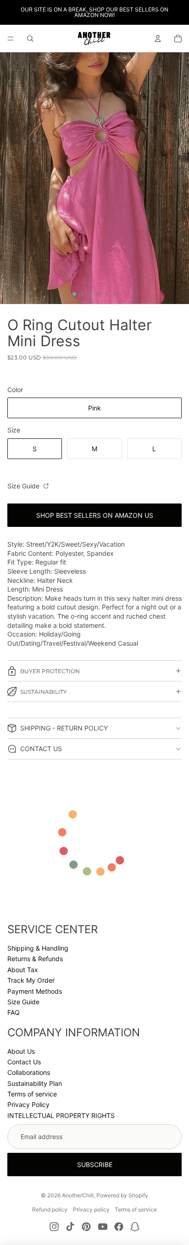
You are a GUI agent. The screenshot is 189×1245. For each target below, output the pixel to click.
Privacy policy (91, 1209)
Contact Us (24, 1062)
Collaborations (28, 1072)
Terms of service (32, 1094)
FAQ (13, 1012)
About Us (21, 1051)
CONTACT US (41, 749)
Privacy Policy (28, 1104)
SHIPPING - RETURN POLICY (64, 728)
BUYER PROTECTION (50, 671)
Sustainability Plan (34, 1083)
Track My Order (31, 980)
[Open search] (30, 38)
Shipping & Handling (37, 948)
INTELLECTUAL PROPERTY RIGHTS (61, 1115)
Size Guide (24, 486)
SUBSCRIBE (94, 1164)
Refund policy (49, 1209)
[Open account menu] (158, 38)
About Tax (22, 970)
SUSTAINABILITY (43, 691)
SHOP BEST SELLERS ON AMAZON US (94, 515)
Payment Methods (34, 991)
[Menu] (10, 38)
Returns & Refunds (35, 959)
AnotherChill (78, 1195)
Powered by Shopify (122, 1195)
